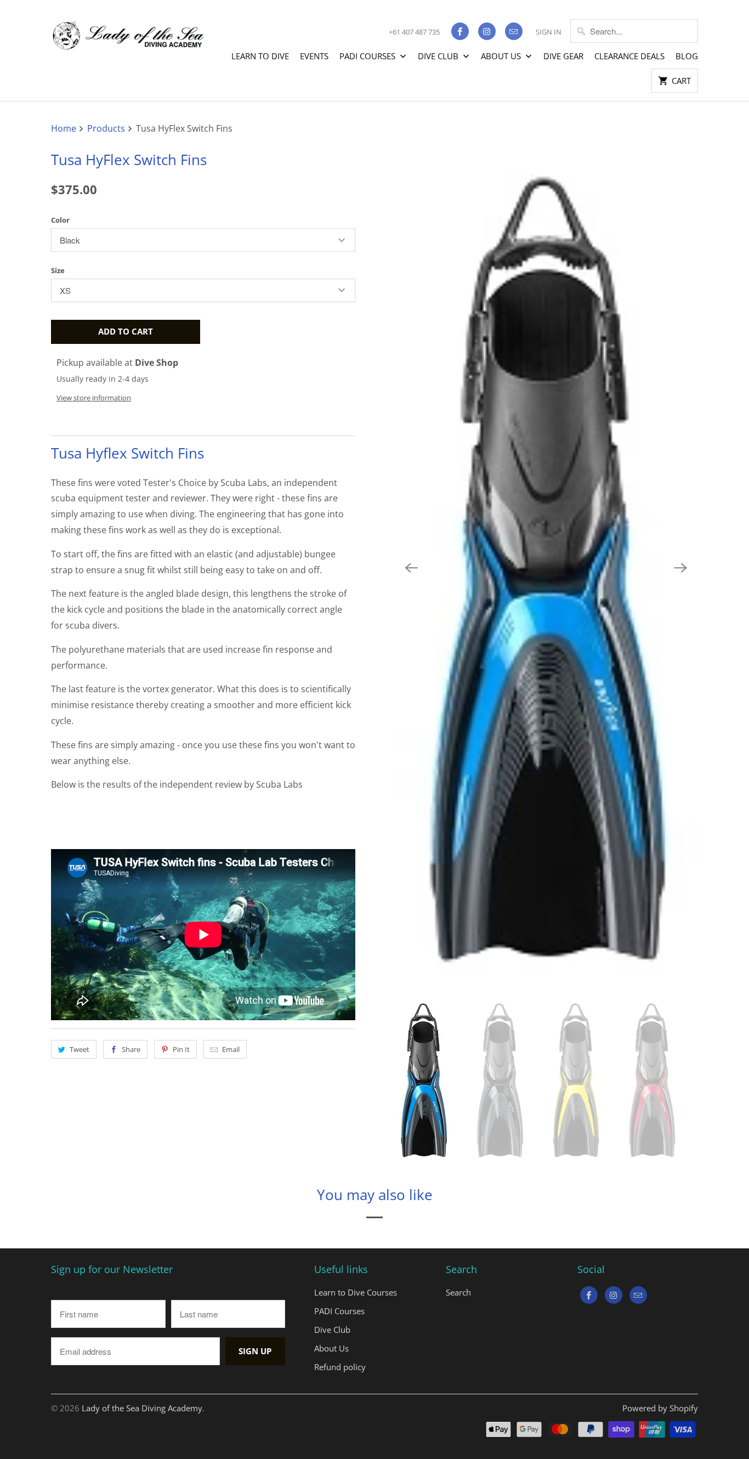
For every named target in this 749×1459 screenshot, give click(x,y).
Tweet (79, 1049)
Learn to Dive (260, 55)
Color (60, 220)
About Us (502, 55)
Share (131, 1049)
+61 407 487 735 (414, 32)
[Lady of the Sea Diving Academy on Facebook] (460, 31)
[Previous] (411, 568)
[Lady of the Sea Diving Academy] (128, 29)
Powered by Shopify (660, 1408)
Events (314, 55)
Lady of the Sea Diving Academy (142, 1408)
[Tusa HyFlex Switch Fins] (546, 568)
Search (458, 1292)
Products (107, 128)
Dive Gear (563, 55)
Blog (687, 55)
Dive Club (439, 55)
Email (231, 1049)
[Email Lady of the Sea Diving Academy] (514, 31)
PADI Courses (368, 55)
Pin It (181, 1049)
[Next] (680, 568)
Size (58, 270)
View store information (93, 398)
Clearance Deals (629, 55)
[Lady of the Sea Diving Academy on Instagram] (487, 31)
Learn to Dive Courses (355, 1292)
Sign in (548, 32)
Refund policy (340, 1366)
